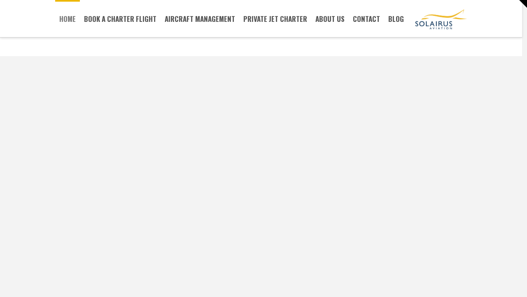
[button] (519, 4)
